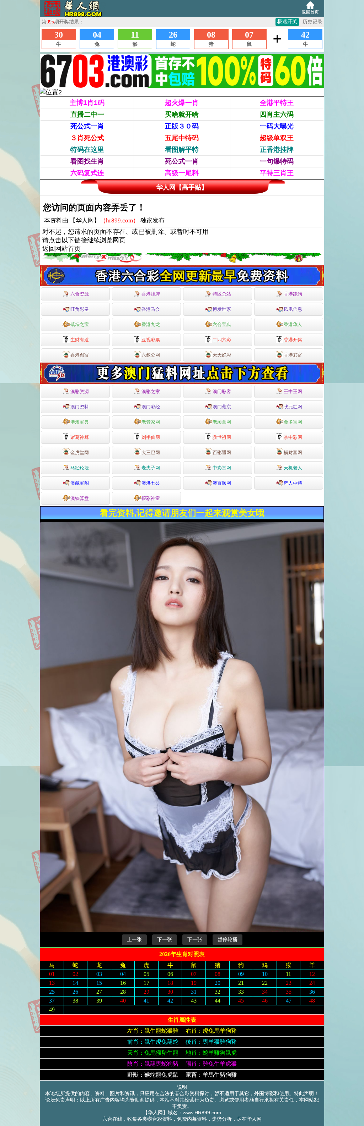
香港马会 (150, 309)
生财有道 (79, 339)
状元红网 (293, 406)
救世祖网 (222, 437)
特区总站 (222, 294)
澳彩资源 (79, 391)
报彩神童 (150, 498)
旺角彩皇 (79, 309)
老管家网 (150, 422)
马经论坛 (79, 467)
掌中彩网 (293, 437)
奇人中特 (293, 483)
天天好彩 (222, 355)
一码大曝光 (277, 126)
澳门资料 (79, 406)
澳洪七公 (150, 483)
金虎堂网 (79, 452)
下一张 (164, 939)
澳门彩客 (222, 391)
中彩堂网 (222, 467)
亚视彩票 (150, 339)
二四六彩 (222, 339)
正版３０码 (182, 126)
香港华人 (293, 324)
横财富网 (293, 452)
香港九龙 (150, 324)
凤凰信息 (293, 309)
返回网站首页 (61, 248)
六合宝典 (222, 324)
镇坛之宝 (79, 324)
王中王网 (293, 391)
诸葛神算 (79, 437)
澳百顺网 (222, 483)
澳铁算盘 (79, 498)
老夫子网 (150, 467)
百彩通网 (222, 452)
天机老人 (293, 467)
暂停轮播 (227, 939)
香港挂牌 (150, 294)
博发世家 (222, 309)
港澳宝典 (79, 422)
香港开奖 (293, 339)
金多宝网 (293, 422)
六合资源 (79, 294)
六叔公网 (150, 355)
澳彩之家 (150, 391)
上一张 (134, 939)
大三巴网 (150, 452)
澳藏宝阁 (79, 483)
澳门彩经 (150, 406)
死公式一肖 (87, 126)
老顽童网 (222, 422)
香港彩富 (293, 355)
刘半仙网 (150, 437)
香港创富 (79, 355)
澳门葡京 (222, 406)
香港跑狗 (293, 294)
